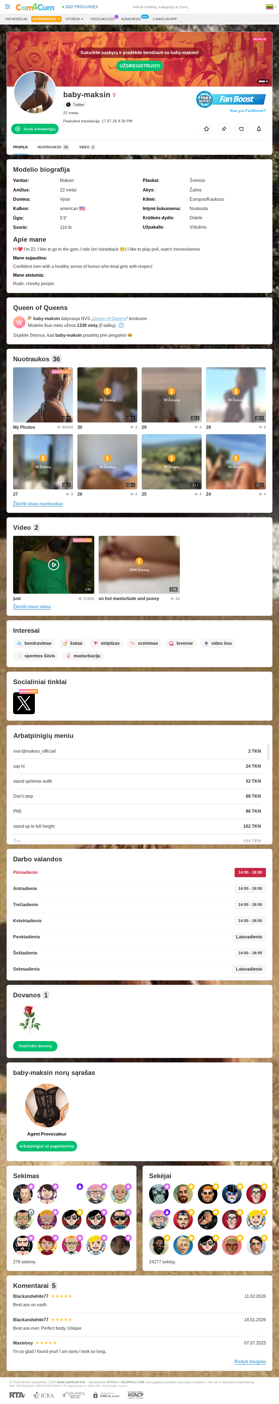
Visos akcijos (102, 19)
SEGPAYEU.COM (132, 1382)
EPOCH (112, 1382)
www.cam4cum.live (71, 1382)
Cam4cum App (165, 19)
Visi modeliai (16, 19)
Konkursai (131, 19)
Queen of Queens (110, 318)
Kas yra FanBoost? (248, 110)
